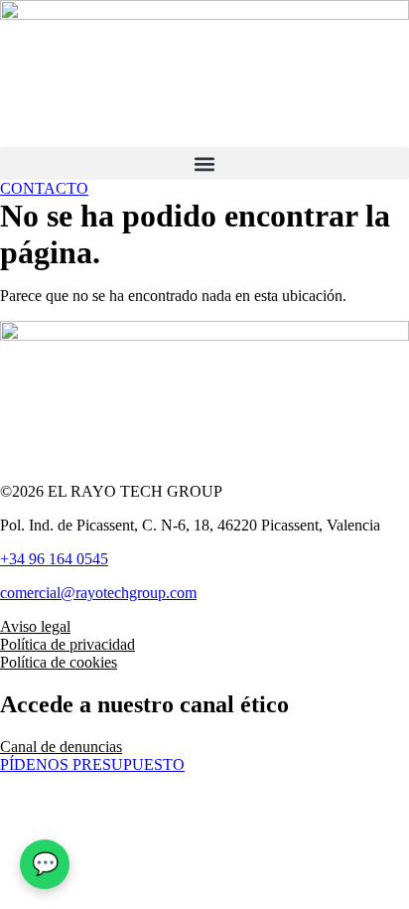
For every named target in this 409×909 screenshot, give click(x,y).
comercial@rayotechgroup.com (98, 592)
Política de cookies (58, 662)
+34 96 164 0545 (54, 558)
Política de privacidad (67, 644)
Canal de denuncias (61, 746)
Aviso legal (35, 626)
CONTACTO (44, 188)
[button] (204, 163)
